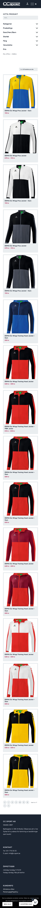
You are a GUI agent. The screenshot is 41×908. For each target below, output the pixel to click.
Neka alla (7, 904)
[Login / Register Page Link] (26, 4)
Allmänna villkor (8, 889)
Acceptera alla (26, 904)
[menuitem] (26, 4)
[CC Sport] (17, 4)
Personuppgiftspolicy (10, 892)
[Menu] (31, 4)
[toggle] (37, 24)
